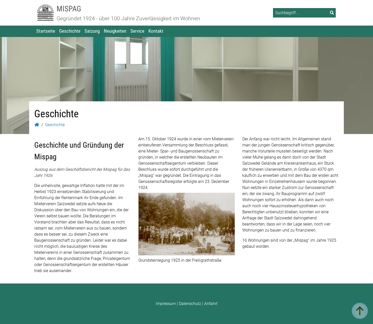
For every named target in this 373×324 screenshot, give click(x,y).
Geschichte (69, 31)
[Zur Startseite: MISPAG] (45, 13)
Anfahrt (210, 303)
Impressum (166, 303)
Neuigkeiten (115, 31)
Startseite (45, 31)
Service (137, 31)
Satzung (92, 31)
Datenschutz (190, 303)
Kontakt (155, 31)
